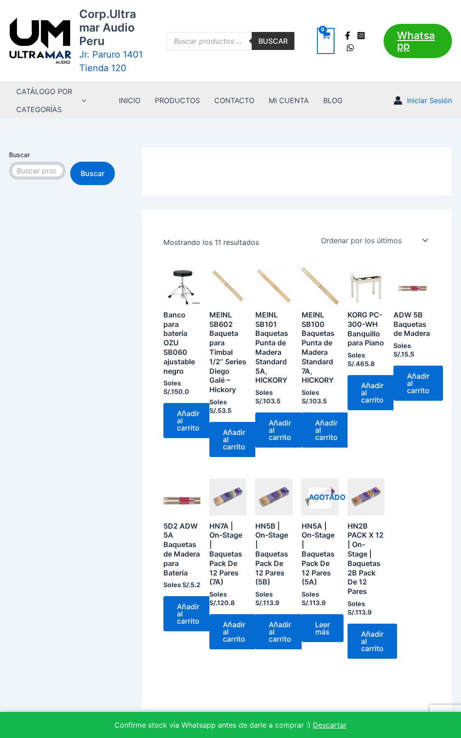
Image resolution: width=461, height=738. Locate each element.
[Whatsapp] (350, 48)
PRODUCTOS (177, 100)
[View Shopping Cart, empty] (325, 41)
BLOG (333, 100)
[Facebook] (347, 36)
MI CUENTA (289, 100)
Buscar (273, 40)
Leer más (322, 628)
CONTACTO (234, 100)
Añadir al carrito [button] (188, 420)
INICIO (129, 100)
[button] (418, 41)
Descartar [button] (330, 724)
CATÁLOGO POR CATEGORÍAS (44, 100)
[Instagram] (361, 36)
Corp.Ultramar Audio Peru (107, 27)
